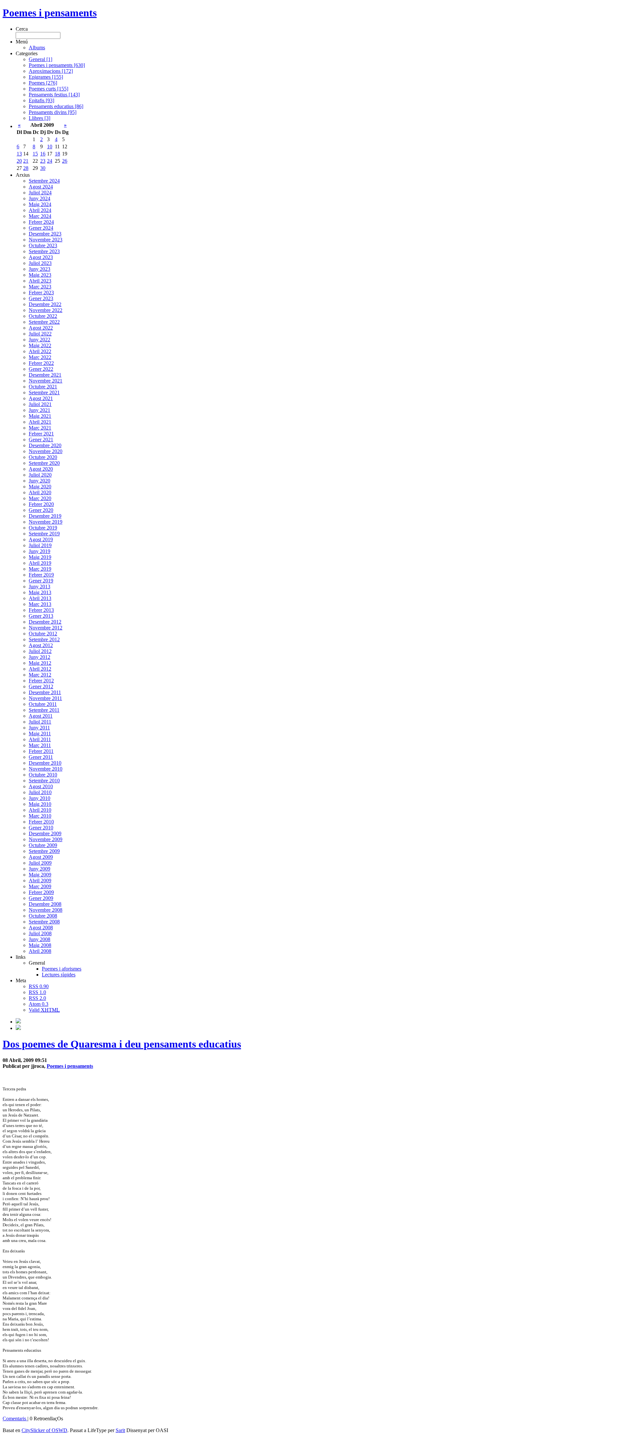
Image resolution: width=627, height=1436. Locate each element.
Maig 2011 (40, 733)
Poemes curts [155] (48, 88)
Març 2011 (40, 745)
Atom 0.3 (38, 1004)
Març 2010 (40, 816)
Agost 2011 (41, 716)
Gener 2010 (41, 827)
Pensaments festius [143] (54, 94)
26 (64, 161)
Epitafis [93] (41, 100)
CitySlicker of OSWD (44, 1430)
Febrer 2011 (41, 751)
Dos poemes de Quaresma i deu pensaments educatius (122, 1044)
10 (49, 146)
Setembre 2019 (44, 533)
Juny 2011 (39, 727)
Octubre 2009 (43, 845)
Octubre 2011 (43, 704)
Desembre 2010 (45, 763)
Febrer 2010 (41, 821)
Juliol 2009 (40, 863)
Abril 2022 (40, 351)
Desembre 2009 (45, 833)
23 (42, 161)
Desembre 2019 (45, 516)
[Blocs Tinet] (18, 1021)
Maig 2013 (40, 592)
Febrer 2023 (41, 292)
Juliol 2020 (40, 475)
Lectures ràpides (58, 974)
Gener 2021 (41, 439)
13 (19, 153)
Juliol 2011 (40, 722)
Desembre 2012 (45, 622)
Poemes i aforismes (61, 968)
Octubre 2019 (43, 527)
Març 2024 (40, 216)
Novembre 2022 (45, 310)
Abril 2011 (40, 739)
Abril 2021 (40, 422)
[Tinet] (18, 1028)
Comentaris (15, 1418)
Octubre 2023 (43, 245)
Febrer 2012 (41, 680)
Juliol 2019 (40, 545)
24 (49, 161)
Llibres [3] (39, 118)
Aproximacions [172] (51, 71)
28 (25, 168)
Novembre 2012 (45, 627)
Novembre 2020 (45, 451)
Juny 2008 (39, 939)
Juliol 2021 (40, 404)
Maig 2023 (40, 275)
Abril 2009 (40, 880)
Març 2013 (40, 604)
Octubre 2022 (43, 316)
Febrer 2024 (41, 222)
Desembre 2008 (45, 904)
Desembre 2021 (45, 375)
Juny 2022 (39, 339)
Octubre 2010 (43, 774)
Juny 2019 (39, 551)
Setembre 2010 (44, 780)
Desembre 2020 (45, 445)
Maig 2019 (40, 557)
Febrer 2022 (41, 363)
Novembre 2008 (45, 910)
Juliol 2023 (40, 263)
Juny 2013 (39, 586)
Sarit (120, 1430)
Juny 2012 (39, 657)
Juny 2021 (39, 410)
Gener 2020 (41, 510)
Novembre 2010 (45, 769)
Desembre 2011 (45, 692)
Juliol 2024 (40, 192)
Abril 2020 (40, 492)
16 (42, 153)
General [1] (40, 59)
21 (25, 161)
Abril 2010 (40, 810)
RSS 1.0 (37, 992)
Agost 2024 (41, 186)
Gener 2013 (41, 616)
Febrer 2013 (41, 610)
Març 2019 (40, 569)
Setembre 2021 (44, 392)
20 (19, 161)
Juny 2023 (39, 269)
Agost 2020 (41, 469)
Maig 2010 (40, 804)
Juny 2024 (39, 198)
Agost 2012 (41, 645)
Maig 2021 (40, 416)
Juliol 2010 (40, 792)
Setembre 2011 (44, 710)
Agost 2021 (41, 398)
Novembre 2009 (45, 839)
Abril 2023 (40, 281)
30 (42, 168)
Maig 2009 (40, 874)
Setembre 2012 (44, 639)
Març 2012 (40, 674)
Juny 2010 (39, 798)
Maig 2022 (40, 345)
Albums (37, 47)
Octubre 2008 (43, 916)
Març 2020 (40, 498)
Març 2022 (40, 357)
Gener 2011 (41, 757)
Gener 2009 (41, 898)
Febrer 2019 (41, 575)
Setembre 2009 (44, 851)
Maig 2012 (40, 663)
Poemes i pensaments (50, 13)
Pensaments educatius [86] (56, 106)
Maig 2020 (40, 486)
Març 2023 (40, 286)
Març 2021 (40, 428)
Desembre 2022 (45, 304)
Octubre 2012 (43, 633)
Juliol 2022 (40, 333)
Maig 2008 (40, 945)
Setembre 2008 (44, 921)
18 (57, 153)
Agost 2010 (41, 786)
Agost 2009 (41, 857)
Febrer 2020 (41, 504)
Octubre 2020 (43, 457)
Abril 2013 (40, 598)
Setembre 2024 (44, 181)
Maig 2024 (40, 204)
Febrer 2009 (41, 892)
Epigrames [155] (46, 77)
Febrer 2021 (41, 433)
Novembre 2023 (45, 239)
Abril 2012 (40, 669)
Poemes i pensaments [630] (57, 65)
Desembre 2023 (45, 234)
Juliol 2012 (40, 651)
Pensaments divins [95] (52, 112)
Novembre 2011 (45, 698)
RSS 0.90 (39, 986)
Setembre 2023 (44, 251)
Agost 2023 (41, 257)
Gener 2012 (41, 686)
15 (35, 153)
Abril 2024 (40, 210)
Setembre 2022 (44, 322)
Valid (44, 1010)
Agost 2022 (41, 328)
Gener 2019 (41, 580)
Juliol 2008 (40, 933)
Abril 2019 (40, 563)
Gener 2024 (41, 228)
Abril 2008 (40, 951)
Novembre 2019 (45, 522)
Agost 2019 (41, 539)
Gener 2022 (41, 369)
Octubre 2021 (43, 386)
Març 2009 (40, 886)
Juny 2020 (39, 480)
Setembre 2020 (44, 463)
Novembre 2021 (45, 380)
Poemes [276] (43, 83)
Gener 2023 (41, 298)
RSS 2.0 (37, 998)
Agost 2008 (41, 927)
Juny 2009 (39, 869)
